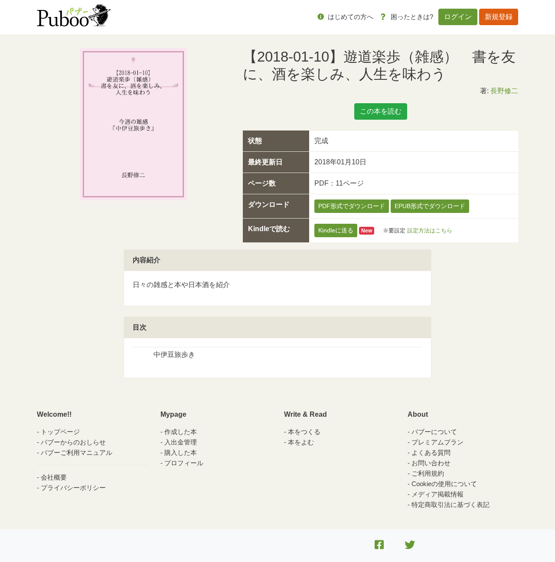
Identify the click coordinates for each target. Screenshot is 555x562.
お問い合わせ (431, 463)
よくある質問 (431, 452)
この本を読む (381, 111)
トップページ (60, 431)
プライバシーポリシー (73, 487)
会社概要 (54, 477)
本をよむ (301, 442)
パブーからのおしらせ (73, 442)
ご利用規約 (427, 473)
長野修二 (504, 91)
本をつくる (304, 431)
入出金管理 (180, 442)
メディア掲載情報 (437, 494)
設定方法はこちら (429, 230)
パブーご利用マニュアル (76, 452)
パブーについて (434, 431)
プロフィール (183, 463)
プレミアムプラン (437, 442)
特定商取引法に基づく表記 (450, 504)
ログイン (458, 16)
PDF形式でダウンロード (351, 206)
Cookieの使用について (444, 483)
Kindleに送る (335, 230)
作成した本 (180, 431)
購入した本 (180, 452)
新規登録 (499, 16)
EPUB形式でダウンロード (430, 206)
